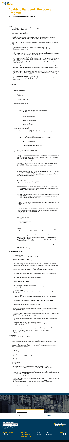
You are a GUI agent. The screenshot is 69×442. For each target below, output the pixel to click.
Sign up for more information (8, 422)
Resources (49, 2)
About (41, 2)
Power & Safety (34, 2)
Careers (55, 2)
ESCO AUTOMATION (25, 434)
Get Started (49, 415)
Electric (19, 2)
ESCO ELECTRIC (24, 432)
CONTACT (64, 2)
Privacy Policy (7, 427)
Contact (48, 432)
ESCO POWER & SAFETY (26, 436)
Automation (26, 2)
